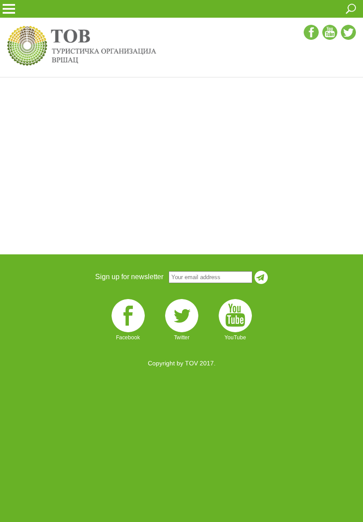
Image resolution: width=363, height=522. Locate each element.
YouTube (235, 337)
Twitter (181, 337)
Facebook (128, 337)
